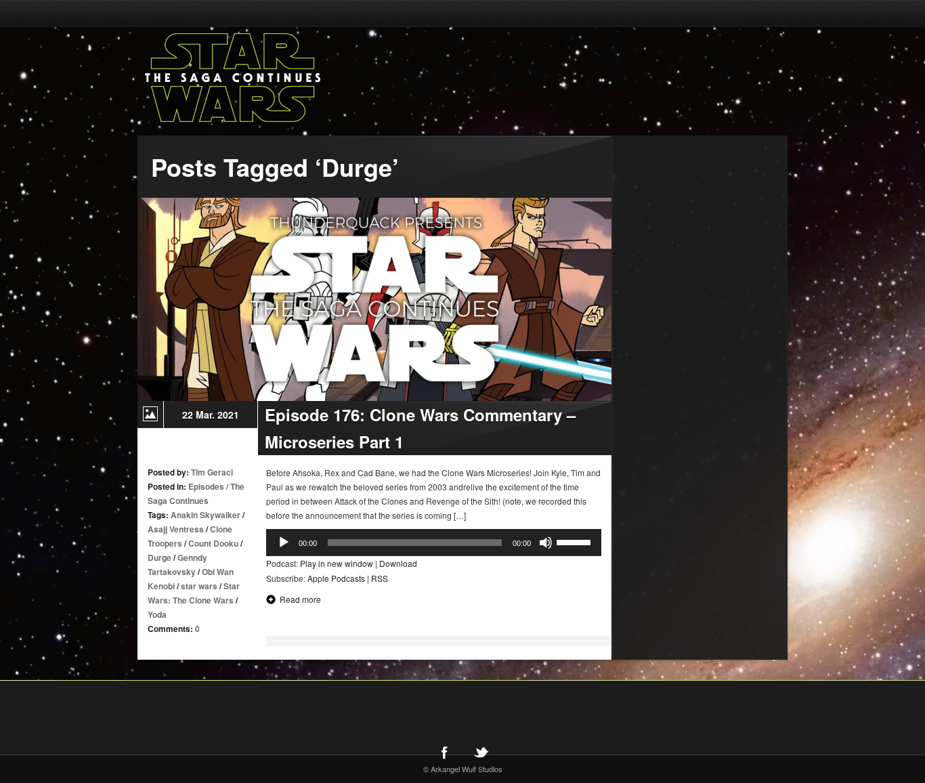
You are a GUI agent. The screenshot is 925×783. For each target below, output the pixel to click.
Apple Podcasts (336, 578)
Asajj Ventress (176, 529)
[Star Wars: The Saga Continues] (303, 78)
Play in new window (336, 563)
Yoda (157, 614)
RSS (379, 578)
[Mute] (546, 542)
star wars (199, 586)
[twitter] (481, 752)
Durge (159, 557)
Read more (300, 599)
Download (398, 563)
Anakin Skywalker (205, 515)
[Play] (284, 542)
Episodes (206, 486)
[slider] (576, 541)
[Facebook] (444, 752)
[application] (433, 542)
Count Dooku (213, 543)
